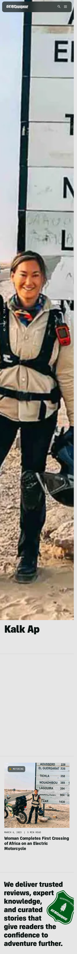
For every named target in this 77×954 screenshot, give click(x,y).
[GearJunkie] (17, 7)
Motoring (18, 769)
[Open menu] (64, 7)
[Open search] (59, 7)
